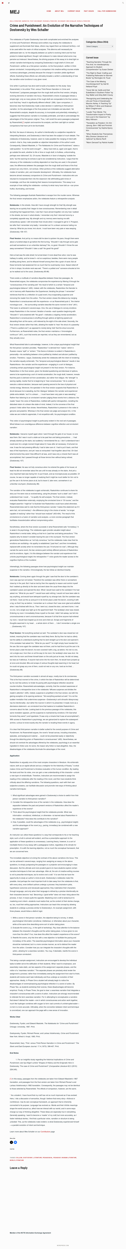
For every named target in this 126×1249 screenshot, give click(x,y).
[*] (23, 122)
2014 (11, 21)
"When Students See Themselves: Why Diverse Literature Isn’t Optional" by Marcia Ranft (99, 136)
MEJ (15, 11)
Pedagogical (48, 1157)
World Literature (83, 21)
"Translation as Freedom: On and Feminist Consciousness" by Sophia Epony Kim (99, 127)
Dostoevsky (28, 1157)
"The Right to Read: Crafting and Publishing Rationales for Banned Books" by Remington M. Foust (99, 75)
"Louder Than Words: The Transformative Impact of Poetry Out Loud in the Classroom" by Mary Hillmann (98, 116)
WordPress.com (63, 1245)
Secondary (62, 21)
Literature (17, 21)
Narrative (25, 21)
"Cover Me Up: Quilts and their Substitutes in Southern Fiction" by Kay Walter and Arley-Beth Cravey (99, 92)
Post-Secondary (36, 21)
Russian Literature (50, 21)
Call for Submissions (107, 11)
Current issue (74, 11)
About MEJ (59, 11)
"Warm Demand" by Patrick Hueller (99, 142)
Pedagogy (57, 1157)
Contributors (45, 1131)
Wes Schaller (71, 21)
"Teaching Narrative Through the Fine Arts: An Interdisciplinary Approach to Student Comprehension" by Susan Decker (99, 66)
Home (49, 11)
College (19, 1157)
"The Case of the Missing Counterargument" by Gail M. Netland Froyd (97, 84)
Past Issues (89, 11)
